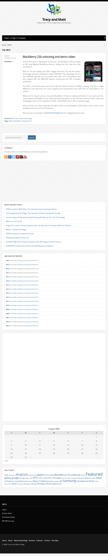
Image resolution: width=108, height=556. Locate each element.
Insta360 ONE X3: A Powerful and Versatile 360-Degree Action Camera (33, 242)
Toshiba (20, 484)
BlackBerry (17, 121)
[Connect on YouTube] (25, 157)
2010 (7, 305)
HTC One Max (66, 478)
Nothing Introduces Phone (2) (17, 237)
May (20, 260)
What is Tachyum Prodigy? (16, 229)
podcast (56, 481)
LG (12, 481)
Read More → (9, 61)
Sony (91, 481)
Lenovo (7, 481)
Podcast (39, 541)
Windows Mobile (30, 484)
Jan (10, 277)
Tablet (14, 484)
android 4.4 (32, 475)
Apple (40, 474)
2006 (7, 322)
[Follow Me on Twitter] (13, 157)
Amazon (12, 475)
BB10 (11, 121)
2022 (7, 269)
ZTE (60, 484)
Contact (47, 541)
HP (31, 478)
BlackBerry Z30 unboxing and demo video (49, 57)
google (15, 477)
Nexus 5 (37, 481)
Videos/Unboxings (25, 118)
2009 (7, 309)
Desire (83, 475)
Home (4, 45)
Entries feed (7, 513)
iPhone (88, 478)
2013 (7, 293)
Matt (8, 56)
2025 (7, 260)
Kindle (93, 478)
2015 (7, 285)
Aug (27, 264)
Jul (25, 264)
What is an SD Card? (14, 221)
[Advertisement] (54, 29)
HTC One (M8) (54, 478)
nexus (30, 481)
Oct (32, 264)
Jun (23, 260)
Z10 (30, 121)
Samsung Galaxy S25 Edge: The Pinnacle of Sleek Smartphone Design (33, 213)
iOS (79, 478)
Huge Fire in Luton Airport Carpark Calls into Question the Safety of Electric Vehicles (38, 225)
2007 (7, 318)
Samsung (69, 481)
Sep (30, 281)
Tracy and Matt (54, 19)
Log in (4, 509)
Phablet (50, 481)
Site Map (55, 541)
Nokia (44, 481)
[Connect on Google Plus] (21, 157)
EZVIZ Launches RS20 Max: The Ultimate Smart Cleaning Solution (31, 209)
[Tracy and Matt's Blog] (54, 14)
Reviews (32, 541)
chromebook (73, 474)
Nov (35, 264)
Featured (25, 121)
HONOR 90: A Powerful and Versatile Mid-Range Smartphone (29, 246)
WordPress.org (8, 521)
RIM (61, 481)
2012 (7, 297)
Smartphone (82, 481)
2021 (7, 273)
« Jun (6, 460)
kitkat (99, 477)
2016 (7, 281)
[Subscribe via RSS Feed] (6, 157)
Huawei (74, 478)
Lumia (16, 481)
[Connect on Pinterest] (17, 157)
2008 (7, 313)
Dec (37, 281)
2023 (7, 264)
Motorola (24, 481)
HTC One (43, 478)
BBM (52, 475)
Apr (18, 264)
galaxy (7, 477)
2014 (7, 289)
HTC (35, 478)
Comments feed (8, 517)
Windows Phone (44, 484)
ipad (82, 478)
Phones (15, 118)
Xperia (55, 483)
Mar (15, 277)
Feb (13, 277)
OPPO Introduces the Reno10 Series (20, 233)
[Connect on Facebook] (10, 157)
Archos (47, 475)
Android (21, 474)
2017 (7, 277)
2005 (7, 326)
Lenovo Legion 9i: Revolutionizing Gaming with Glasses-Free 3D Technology (35, 217)
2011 (7, 301)
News (10, 541)
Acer (6, 475)
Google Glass (24, 478)
